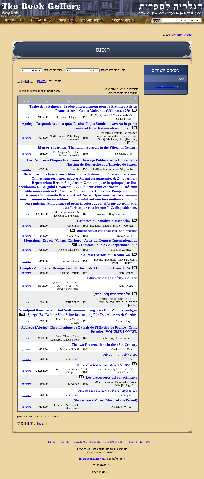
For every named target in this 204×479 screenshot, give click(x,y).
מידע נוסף (26, 117)
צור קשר (64, 441)
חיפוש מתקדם (113, 441)
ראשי (189, 34)
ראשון (42, 81)
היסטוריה (177, 34)
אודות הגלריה (134, 441)
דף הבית (151, 441)
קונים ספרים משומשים (87, 441)
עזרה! (51, 441)
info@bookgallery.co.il (92, 458)
